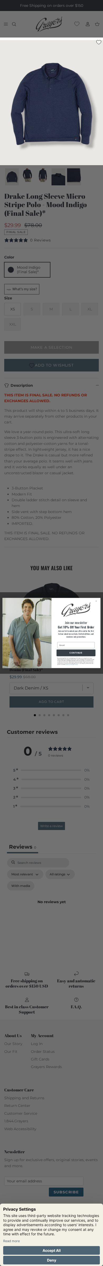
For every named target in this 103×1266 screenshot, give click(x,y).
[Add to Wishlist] (98, 42)
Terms (76, 664)
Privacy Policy (69, 664)
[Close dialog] (97, 601)
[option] (51, 104)
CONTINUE (75, 653)
